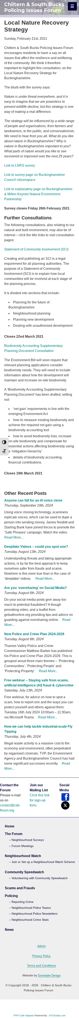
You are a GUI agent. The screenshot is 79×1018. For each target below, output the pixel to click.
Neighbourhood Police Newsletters (35, 913)
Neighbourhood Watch (23, 856)
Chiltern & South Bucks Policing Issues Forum (34, 7)
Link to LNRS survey (19, 165)
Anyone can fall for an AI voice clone (33, 500)
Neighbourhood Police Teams (31, 907)
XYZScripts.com (57, 1015)
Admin (41, 946)
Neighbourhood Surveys (28, 840)
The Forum (13, 834)
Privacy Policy (41, 955)
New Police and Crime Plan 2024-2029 (34, 634)
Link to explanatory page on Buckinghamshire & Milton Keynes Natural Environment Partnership (38, 194)
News (9, 929)
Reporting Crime (22, 901)
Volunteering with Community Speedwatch (40, 878)
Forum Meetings (22, 846)
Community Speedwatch (24, 872)
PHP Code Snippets (24, 1015)
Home (9, 826)
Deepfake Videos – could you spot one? (36, 546)
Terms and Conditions (41, 965)
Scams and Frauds (20, 888)
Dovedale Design (49, 975)
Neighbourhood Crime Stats (30, 919)
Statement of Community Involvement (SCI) (36, 249)
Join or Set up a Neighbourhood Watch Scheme (43, 862)
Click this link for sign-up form (40, 800)
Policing (11, 896)
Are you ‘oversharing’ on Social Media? (35, 588)
